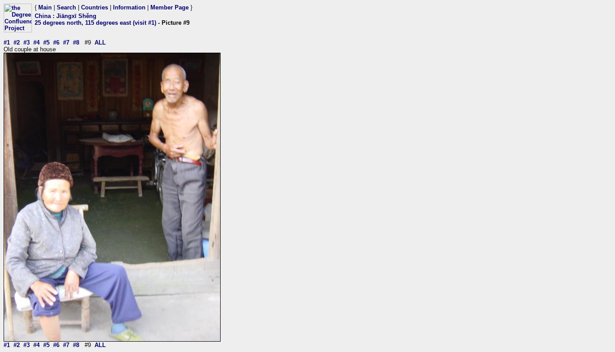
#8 (76, 42)
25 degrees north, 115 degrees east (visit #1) (95, 22)
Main (45, 7)
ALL (100, 42)
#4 (36, 42)
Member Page (169, 7)
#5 (46, 42)
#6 (56, 42)
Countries (94, 7)
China (43, 16)
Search (66, 7)
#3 (26, 42)
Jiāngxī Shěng (76, 16)
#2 (17, 42)
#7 (66, 42)
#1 (7, 42)
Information (129, 7)
